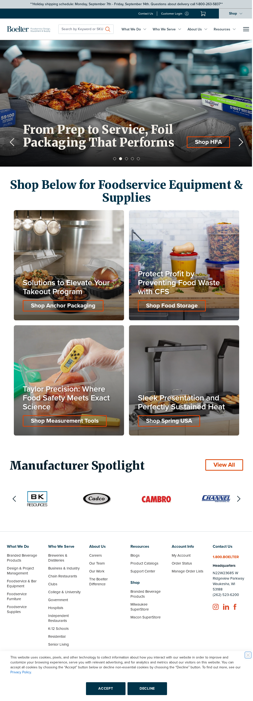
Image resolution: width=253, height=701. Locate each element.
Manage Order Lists (185, 567)
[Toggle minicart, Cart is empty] (199, 13)
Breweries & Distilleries (57, 554)
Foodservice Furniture (17, 592)
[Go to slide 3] (124, 158)
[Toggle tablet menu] (246, 29)
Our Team (96, 559)
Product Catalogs (143, 559)
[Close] (244, 655)
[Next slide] (237, 142)
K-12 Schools (57, 625)
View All (220, 461)
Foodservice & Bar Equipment (22, 580)
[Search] (108, 29)
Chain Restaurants (61, 572)
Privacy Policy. (19, 672)
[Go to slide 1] (112, 158)
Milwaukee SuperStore (138, 603)
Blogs (133, 551)
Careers (94, 551)
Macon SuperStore (144, 613)
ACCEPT (104, 688)
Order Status (179, 559)
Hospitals (55, 604)
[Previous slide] (12, 142)
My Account (178, 551)
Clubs (52, 580)
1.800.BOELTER (223, 553)
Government (57, 596)
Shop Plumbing (197, 142)
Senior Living (57, 640)
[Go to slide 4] (130, 158)
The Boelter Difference (97, 578)
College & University (63, 588)
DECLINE (145, 688)
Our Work (95, 567)
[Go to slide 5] (136, 158)
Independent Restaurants (57, 614)
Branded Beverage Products (22, 554)
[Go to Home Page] (28, 29)
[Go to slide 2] (118, 158)
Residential (56, 633)
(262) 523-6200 (223, 591)
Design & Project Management (20, 567)
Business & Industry (63, 564)
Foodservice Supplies (17, 605)
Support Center (141, 567)
